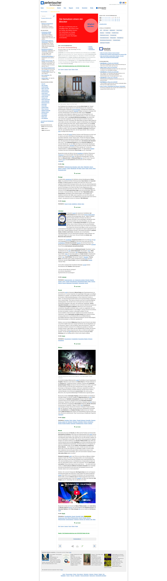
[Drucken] (77, 546)
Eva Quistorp (44, 113)
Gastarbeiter (75, 339)
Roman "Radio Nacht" (89, 214)
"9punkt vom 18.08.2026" (109, 71)
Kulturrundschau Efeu (55, 11)
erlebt (77, 380)
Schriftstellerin (61, 243)
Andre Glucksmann (46, 99)
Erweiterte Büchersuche (46, 18)
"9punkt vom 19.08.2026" (109, 63)
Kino (65, 8)
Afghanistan (112, 30)
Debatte (100, 574)
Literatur (66, 69)
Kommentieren (92, 49)
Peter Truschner (45, 108)
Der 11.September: (46, 75)
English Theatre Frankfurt (64, 423)
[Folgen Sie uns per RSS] (125, 2)
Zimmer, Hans (81, 204)
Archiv (77, 8)
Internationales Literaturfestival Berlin (79, 281)
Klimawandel (113, 37)
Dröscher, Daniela (89, 280)
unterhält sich (68, 179)
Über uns (72, 575)
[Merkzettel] (81, 546)
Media (91, 8)
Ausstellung (80, 153)
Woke (94, 519)
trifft (70, 331)
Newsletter (84, 8)
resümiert (93, 244)
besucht (79, 243)
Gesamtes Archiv (103, 24)
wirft (66, 292)
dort (94, 239)
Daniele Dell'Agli (45, 107)
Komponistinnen (70, 519)
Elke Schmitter (45, 85)
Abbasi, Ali (64, 422)
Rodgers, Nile (89, 519)
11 (117, 18)
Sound (66, 204)
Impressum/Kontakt (84, 575)
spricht (74, 213)
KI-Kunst (90, 339)
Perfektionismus (80, 423)
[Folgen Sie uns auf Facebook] (124, 2)
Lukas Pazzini (45, 93)
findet (91, 434)
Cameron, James (66, 168)
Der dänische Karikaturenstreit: (48, 67)
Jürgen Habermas (45, 101)
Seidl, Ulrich (80, 167)
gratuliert (92, 148)
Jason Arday (119, 30)
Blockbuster (73, 168)
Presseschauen (50, 8)
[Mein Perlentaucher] (120, 2)
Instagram (76, 519)
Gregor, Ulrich (92, 168)
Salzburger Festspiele (104, 42)
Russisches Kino (62, 170)
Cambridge (108, 32)
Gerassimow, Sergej (83, 283)
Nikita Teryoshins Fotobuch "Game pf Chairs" (110, 52)
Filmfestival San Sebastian (71, 167)
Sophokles (80, 422)
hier (90, 239)
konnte (70, 134)
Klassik (73, 516)
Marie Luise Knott (45, 88)
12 (119, 18)
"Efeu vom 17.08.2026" (109, 77)
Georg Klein (44, 105)
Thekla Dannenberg (46, 94)
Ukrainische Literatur (80, 280)
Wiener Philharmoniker (72, 518)
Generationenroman (104, 37)
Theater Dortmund (81, 420)
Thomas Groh (45, 97)
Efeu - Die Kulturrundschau (65, 45)
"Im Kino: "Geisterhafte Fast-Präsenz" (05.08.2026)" (112, 86)
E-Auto (69, 204)
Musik (76, 69)
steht (59, 131)
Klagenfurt (73, 423)
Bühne (73, 69)
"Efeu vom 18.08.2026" (108, 67)
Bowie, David (82, 168)
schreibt (84, 264)
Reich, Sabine (73, 420)
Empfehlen (91, 48)
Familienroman (115, 32)
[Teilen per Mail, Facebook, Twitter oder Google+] (72, 546)
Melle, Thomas (91, 281)
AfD (101, 30)
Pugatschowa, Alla (62, 518)
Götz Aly (43, 83)
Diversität (78, 516)
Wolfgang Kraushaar (46, 110)
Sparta (86, 168)
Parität (82, 516)
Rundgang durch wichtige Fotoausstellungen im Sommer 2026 (113, 54)
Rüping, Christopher (88, 422)
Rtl (77, 168)
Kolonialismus (120, 37)
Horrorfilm (88, 420)
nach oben (78, 173)
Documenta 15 (68, 339)
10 (115, 18)
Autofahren (74, 204)
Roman (90, 260)
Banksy (86, 339)
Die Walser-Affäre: (45, 70)
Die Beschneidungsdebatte (47, 56)
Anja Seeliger (44, 115)
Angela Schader (45, 86)
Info (70, 552)
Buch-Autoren (80, 574)
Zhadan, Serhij (61, 281)
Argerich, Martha (82, 518)
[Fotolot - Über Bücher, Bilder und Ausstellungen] (105, 50)
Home (42, 8)
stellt (70, 456)
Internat (60, 283)
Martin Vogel (44, 116)
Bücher (59, 8)
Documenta (81, 339)
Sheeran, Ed (82, 519)
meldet (59, 475)
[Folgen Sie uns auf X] (122, 2)
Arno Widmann (45, 118)
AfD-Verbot (106, 30)
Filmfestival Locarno (104, 35)
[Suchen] (54, 16)
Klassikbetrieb (68, 516)
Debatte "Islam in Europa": (47, 60)
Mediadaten (63, 575)
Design (62, 69)
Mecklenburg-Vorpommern (105, 40)
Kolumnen (91, 574)
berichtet (76, 111)
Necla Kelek (44, 104)
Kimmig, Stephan (88, 423)
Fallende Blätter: (45, 78)
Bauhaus (102, 32)
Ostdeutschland (116, 40)
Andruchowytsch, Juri (69, 280)
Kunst (70, 69)
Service (68, 575)
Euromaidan (75, 283)
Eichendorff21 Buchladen (101, 575)
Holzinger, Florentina (72, 422)
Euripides (67, 420)
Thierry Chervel (45, 90)
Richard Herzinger (45, 102)
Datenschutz (92, 575)
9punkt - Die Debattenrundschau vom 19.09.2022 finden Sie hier (74, 66)
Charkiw (67, 281)
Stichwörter (86, 574)
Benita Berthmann (45, 91)
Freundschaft (113, 35)
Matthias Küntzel (45, 112)
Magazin (71, 8)
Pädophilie (86, 167)
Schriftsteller (68, 239)
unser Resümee (76, 109)
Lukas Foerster (45, 96)
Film (59, 69)
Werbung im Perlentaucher (47, 23)
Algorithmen (61, 340)
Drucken (90, 46)
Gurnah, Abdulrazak (67, 283)
